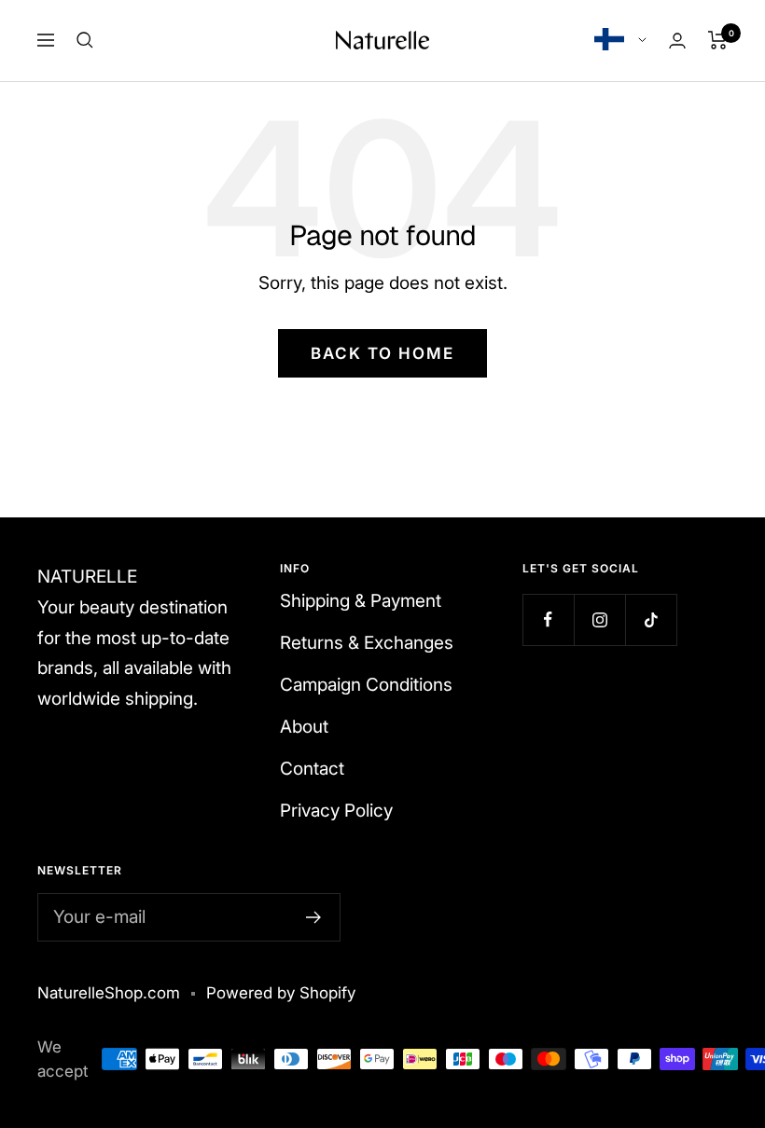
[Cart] (718, 40)
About (304, 726)
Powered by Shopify (280, 993)
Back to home (382, 353)
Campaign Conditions (366, 684)
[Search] (84, 40)
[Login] (677, 40)
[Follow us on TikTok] (650, 619)
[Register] (314, 917)
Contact (312, 768)
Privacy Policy (336, 810)
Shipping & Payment (360, 601)
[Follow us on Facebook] (548, 619)
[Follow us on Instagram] (599, 619)
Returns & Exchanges (366, 642)
